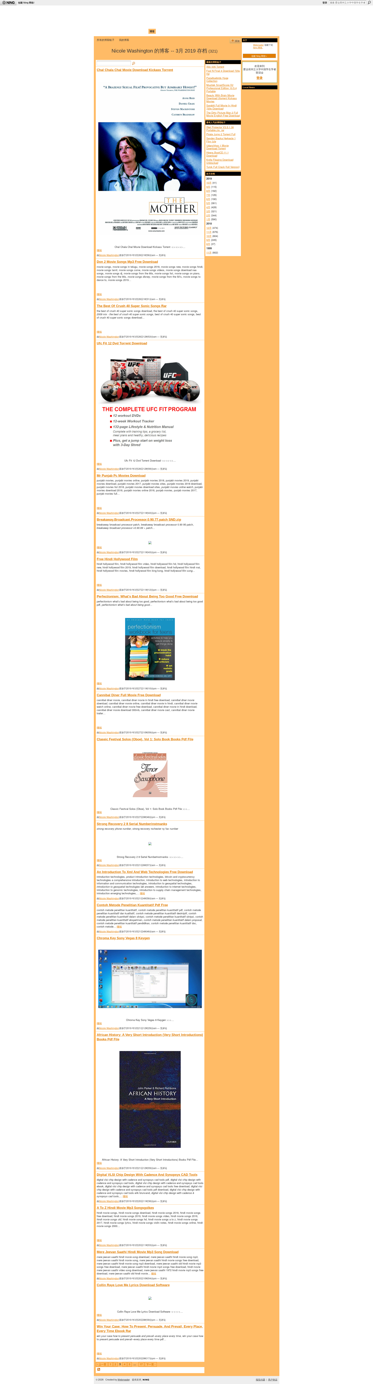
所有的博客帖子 (105, 40)
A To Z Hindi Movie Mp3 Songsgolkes (125, 1208)
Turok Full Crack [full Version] (223, 167)
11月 (209, 232)
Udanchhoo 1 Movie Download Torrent (217, 147)
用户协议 (272, 1379)
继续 (99, 250)
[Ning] (8, 2)
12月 (209, 228)
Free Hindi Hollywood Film (117, 559)
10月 (209, 182)
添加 (237, 40)
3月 (208, 211)
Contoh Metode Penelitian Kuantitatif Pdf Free (132, 905)
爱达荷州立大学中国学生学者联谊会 (148, 10)
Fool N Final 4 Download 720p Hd (223, 72)
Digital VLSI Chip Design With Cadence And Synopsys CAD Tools (147, 1175)
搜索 (369, 2)
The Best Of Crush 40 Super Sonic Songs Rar (132, 306)
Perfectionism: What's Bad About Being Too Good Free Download (147, 596)
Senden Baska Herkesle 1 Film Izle (221, 139)
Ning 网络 (257, 47)
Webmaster (258, 44)
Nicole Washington (109, 255)
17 (141, 1364)
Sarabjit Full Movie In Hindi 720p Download (221, 107)
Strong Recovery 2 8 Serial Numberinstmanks (132, 824)
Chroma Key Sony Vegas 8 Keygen (123, 938)
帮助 (160, 31)
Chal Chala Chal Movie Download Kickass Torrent (135, 70)
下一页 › (150, 1364)
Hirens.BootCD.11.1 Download (217, 154)
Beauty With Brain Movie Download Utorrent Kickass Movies (221, 98)
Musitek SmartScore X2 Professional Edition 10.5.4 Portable (221, 88)
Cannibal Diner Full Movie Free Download (129, 695)
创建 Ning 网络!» (259, 55)
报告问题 (260, 1379)
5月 (208, 203)
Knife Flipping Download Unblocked (219, 161)
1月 (208, 219)
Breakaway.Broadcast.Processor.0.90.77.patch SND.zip (139, 519)
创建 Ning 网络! (26, 2)
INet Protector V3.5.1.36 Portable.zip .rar (220, 128)
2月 (208, 215)
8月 (208, 191)
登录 (324, 2)
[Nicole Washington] (103, 57)
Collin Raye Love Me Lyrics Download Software (133, 1285)
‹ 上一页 (101, 1364)
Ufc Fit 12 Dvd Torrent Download (122, 343)
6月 (208, 199)
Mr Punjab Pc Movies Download (121, 475)
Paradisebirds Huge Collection (217, 79)
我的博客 (124, 40)
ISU (168, 31)
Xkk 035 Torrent (215, 66)
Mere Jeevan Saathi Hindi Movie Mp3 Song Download (138, 1252)
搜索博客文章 (134, 63)
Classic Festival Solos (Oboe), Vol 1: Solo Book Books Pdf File (145, 739)
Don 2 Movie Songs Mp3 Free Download (127, 262)
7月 (208, 195)
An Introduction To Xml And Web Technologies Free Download (145, 872)
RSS (99, 1369)
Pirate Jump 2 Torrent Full (220, 134)
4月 (208, 207)
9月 (208, 187)
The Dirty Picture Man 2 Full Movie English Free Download (223, 114)
